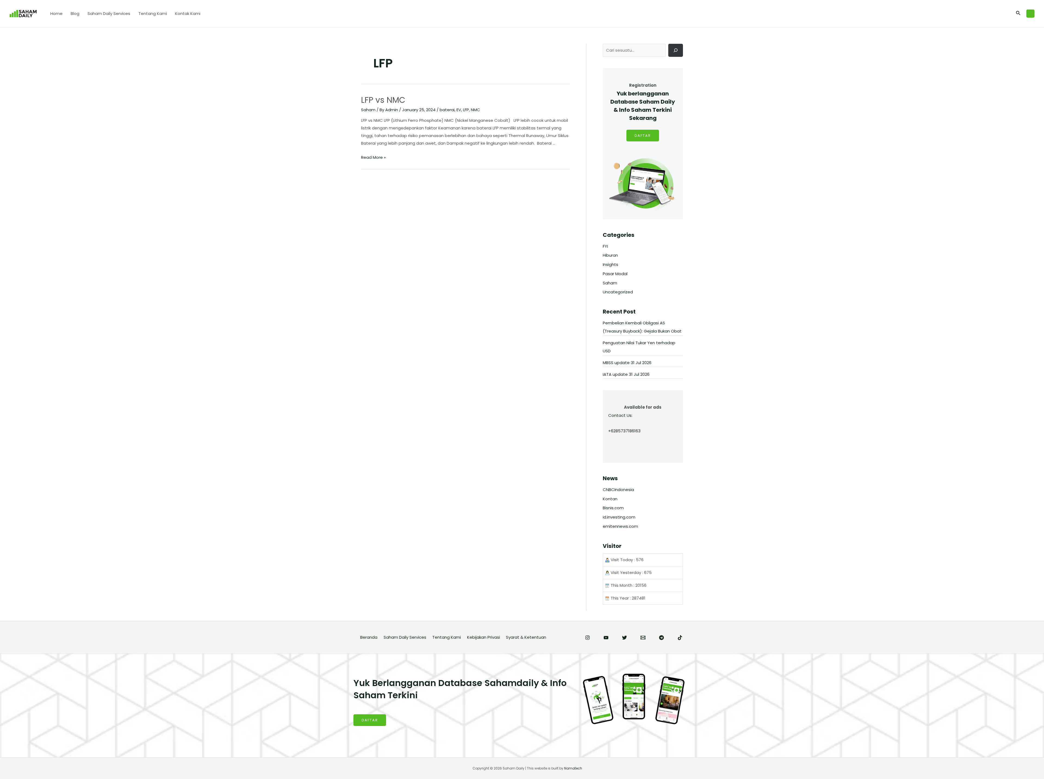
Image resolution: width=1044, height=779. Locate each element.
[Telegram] (661, 637)
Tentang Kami (152, 13)
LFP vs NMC (383, 100)
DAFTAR (643, 135)
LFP (466, 110)
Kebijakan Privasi (483, 637)
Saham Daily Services (109, 13)
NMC (475, 110)
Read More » (373, 157)
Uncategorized (618, 292)
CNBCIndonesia (618, 489)
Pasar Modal (615, 274)
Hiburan (610, 255)
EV (458, 110)
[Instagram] (587, 637)
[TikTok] (680, 637)
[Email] (643, 637)
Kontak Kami (187, 13)
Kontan (610, 499)
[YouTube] (606, 637)
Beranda (368, 637)
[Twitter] (624, 637)
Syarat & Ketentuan (526, 637)
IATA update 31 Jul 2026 (626, 374)
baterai (447, 110)
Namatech (573, 768)
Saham (368, 110)
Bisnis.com (613, 508)
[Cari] (675, 50)
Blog (75, 13)
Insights (610, 264)
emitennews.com (620, 526)
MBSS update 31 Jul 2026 (627, 362)
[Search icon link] (1018, 13)
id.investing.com (619, 517)
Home (56, 13)
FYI (605, 246)
